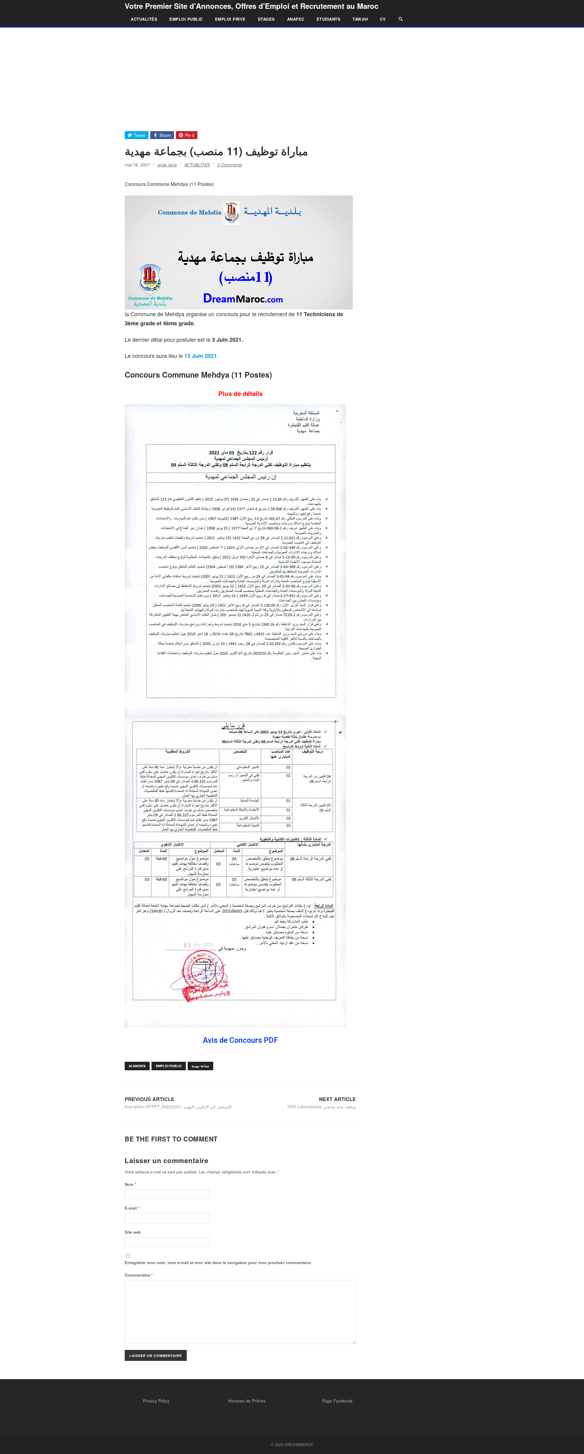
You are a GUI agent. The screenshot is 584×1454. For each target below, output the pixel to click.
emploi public (169, 1066)
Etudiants (329, 19)
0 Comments (229, 165)
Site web (133, 1232)
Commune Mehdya (195, 374)
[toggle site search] (398, 19)
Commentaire (139, 1275)
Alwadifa (137, 1066)
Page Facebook (337, 1401)
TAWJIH (360, 19)
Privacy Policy (156, 1401)
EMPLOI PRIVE (230, 19)
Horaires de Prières (247, 1401)
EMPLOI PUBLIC (186, 19)
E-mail (132, 1208)
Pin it (189, 135)
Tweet (139, 135)
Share (165, 135)
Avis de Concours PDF (240, 1040)
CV (383, 19)
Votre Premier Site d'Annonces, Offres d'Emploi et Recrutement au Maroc (251, 6)
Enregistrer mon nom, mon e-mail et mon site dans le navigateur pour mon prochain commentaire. (218, 1262)
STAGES (266, 19)
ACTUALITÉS (144, 19)
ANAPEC (295, 19)
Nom (130, 1184)
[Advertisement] (291, 73)
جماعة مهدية (200, 1066)
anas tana (167, 165)
